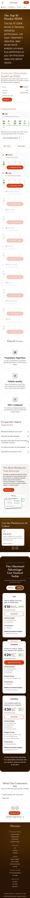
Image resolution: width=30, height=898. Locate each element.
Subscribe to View (16, 167)
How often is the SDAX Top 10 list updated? (13, 447)
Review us (13, 813)
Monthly (10, 587)
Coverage (15, 875)
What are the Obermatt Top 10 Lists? (11, 431)
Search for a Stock (7, 543)
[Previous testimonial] (13, 808)
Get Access (7, 490)
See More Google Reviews (14, 817)
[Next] (17, 548)
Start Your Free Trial (14, 662)
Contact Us (15, 886)
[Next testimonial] (17, 808)
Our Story (15, 881)
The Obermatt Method (15, 872)
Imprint (24, 893)
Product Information (15, 864)
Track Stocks (15, 839)
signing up (17, 82)
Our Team (15, 884)
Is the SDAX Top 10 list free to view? (11, 451)
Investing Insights (15, 841)
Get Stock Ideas (15, 834)
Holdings (15, 866)
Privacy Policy (18, 893)
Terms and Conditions (9, 893)
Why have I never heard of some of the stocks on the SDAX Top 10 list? (14, 441)
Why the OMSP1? (15, 859)
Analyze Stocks (15, 836)
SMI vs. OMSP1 (15, 861)
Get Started (14, 614)
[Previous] (13, 548)
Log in (26, 2)
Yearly (19, 587)
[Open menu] (2, 2)
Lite (15, 848)
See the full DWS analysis (10, 138)
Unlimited (15, 852)
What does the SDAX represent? (10, 436)
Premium (15, 850)
